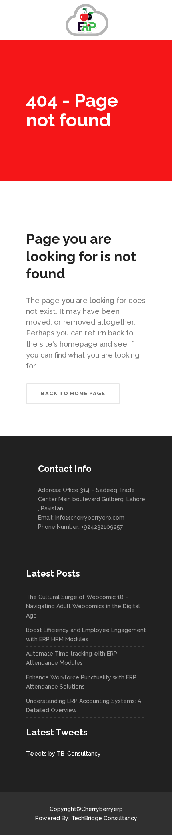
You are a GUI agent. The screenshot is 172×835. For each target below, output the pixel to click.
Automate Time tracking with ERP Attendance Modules (71, 658)
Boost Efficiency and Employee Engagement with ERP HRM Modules (86, 634)
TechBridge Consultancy (104, 818)
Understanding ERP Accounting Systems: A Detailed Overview (83, 705)
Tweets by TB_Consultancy (63, 753)
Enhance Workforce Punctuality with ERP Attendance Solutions (81, 682)
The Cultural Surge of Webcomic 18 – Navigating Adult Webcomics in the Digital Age (83, 606)
